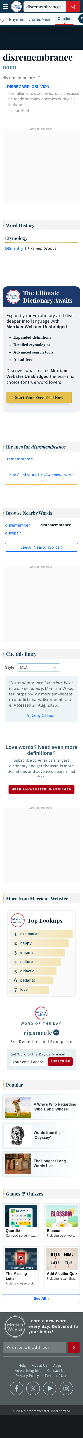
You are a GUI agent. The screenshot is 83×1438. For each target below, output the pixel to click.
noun (9, 67)
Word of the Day (41, 1023)
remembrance (20, 459)
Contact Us (57, 1370)
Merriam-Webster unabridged (41, 789)
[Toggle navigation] (5, 6)
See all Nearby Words (40, 547)
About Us (40, 1365)
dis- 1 (16, 248)
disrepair (13, 533)
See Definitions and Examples (40, 1041)
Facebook (16, 1388)
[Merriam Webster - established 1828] (16, 6)
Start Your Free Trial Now (39, 397)
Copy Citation (44, 715)
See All (40, 1298)
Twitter (33, 1388)
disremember (17, 525)
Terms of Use (56, 1375)
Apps (58, 1365)
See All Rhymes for (41, 474)
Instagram (66, 1388)
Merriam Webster (15, 1326)
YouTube (49, 1388)
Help (22, 1365)
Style (9, 667)
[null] (56, 1032)
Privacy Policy (28, 1375)
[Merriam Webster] (41, 1013)
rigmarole (38, 1032)
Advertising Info (29, 1370)
